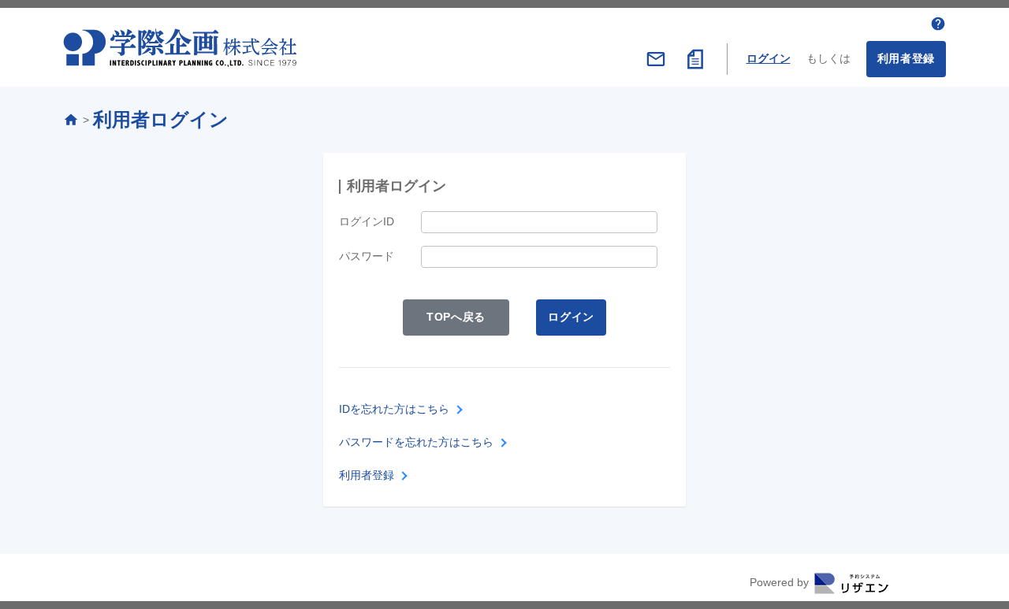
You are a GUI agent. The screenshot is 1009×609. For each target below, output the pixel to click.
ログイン (769, 58)
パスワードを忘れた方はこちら (416, 442)
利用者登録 (906, 58)
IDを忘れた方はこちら (394, 409)
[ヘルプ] (938, 24)
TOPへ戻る (456, 316)
